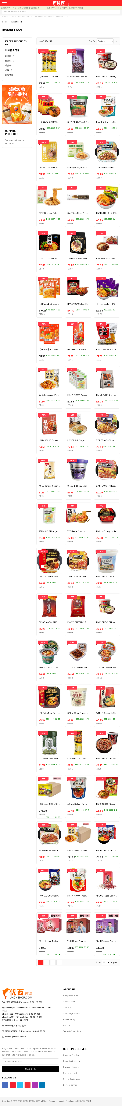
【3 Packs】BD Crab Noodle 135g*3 (55, 304)
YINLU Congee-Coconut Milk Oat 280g (56, 486)
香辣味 (9, 65)
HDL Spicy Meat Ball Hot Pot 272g (54, 713)
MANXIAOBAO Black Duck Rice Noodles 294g (87, 304)
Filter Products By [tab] (16, 43)
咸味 (8, 70)
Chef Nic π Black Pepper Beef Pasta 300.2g (86, 213)
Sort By (92, 41)
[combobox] (61, 11)
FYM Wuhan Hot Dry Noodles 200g (82, 758)
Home (4, 22)
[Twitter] (20, 1085)
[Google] (27, 1085)
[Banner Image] (17, 104)
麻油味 (9, 55)
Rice (46, 16)
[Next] (59, 962)
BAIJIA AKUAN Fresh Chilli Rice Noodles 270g (87, 895)
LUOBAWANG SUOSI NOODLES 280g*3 (56, 122)
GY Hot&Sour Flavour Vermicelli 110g (83, 713)
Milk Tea (65, 16)
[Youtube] (13, 1085)
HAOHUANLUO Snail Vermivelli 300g (55, 895)
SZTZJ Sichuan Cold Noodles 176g (54, 213)
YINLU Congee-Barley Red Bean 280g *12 (57, 941)
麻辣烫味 (10, 75)
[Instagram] (35, 1085)
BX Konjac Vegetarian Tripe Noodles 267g (85, 167)
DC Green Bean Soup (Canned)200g (54, 758)
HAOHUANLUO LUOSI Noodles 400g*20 (56, 804)
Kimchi (41, 16)
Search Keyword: (9, 16)
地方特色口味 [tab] (12, 50)
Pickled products (55, 16)
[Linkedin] (42, 1085)
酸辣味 (9, 60)
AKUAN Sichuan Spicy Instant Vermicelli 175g (87, 804)
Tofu (36, 16)
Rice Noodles (22, 16)
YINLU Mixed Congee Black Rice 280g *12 (85, 941)
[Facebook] (5, 1085)
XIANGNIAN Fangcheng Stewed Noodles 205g (87, 258)
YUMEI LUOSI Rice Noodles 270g (53, 258)
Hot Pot (31, 16)
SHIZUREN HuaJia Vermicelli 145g (82, 486)
